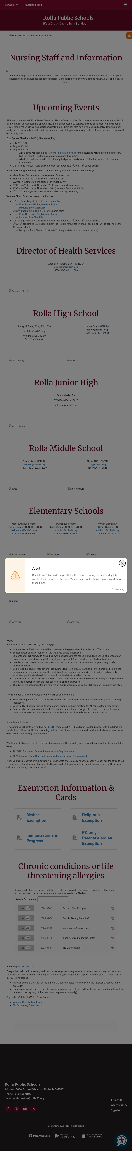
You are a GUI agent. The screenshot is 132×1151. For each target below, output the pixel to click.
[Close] (122, 563)
